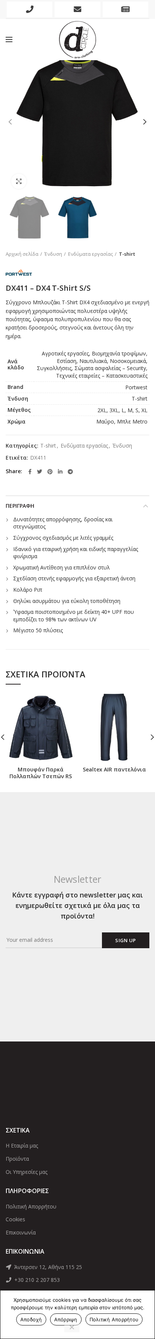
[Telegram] (70, 472)
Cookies (15, 1219)
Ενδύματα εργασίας (90, 253)
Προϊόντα (17, 1158)
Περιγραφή (20, 505)
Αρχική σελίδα (22, 253)
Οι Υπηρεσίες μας (26, 1171)
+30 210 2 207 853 (36, 1279)
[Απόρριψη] (71, 1327)
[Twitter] (39, 472)
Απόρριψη (66, 1319)
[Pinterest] (50, 472)
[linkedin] (60, 472)
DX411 (38, 458)
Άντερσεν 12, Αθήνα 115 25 (47, 1267)
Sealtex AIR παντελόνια (114, 769)
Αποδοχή (31, 1319)
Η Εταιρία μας (22, 1145)
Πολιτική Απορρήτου (31, 1206)
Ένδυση (53, 253)
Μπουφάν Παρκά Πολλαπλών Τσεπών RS (40, 773)
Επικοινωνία (21, 1232)
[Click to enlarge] (18, 181)
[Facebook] (30, 472)
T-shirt (127, 253)
